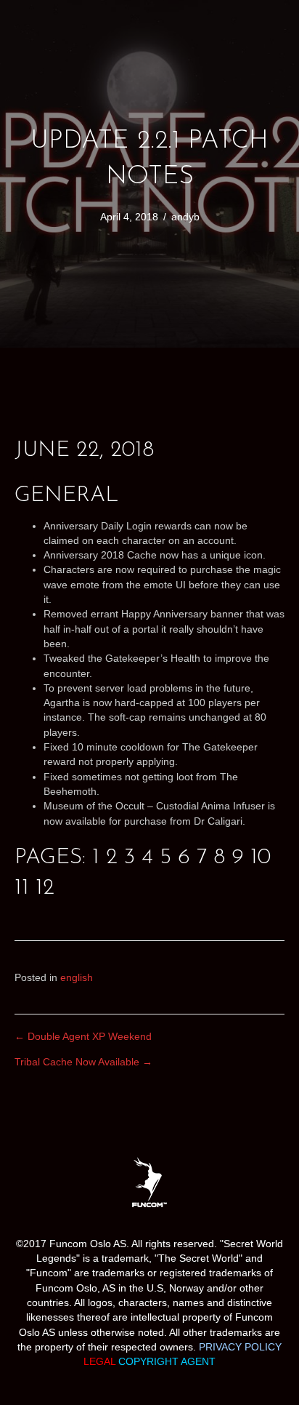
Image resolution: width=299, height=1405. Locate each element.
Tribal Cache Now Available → (83, 1062)
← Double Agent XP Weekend (83, 1036)
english (76, 977)
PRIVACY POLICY (240, 1347)
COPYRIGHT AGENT (167, 1361)
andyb (185, 217)
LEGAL (100, 1361)
